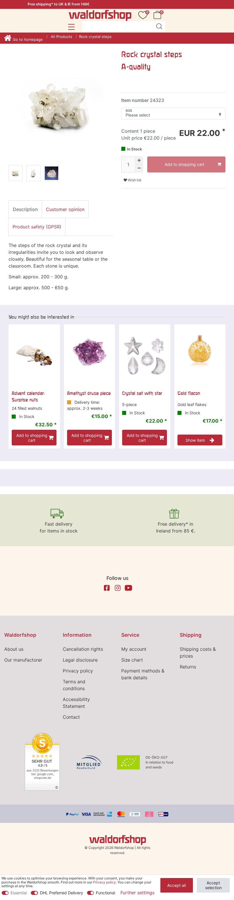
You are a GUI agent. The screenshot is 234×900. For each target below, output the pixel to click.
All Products (61, 36)
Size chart (132, 660)
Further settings (137, 892)
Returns (188, 667)
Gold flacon (188, 393)
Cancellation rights (83, 649)
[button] (71, 27)
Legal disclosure (80, 660)
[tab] (25, 209)
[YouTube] (128, 588)
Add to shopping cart (184, 164)
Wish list (134, 180)
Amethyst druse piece (89, 393)
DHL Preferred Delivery (61, 892)
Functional (105, 892)
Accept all (176, 885)
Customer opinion (65, 209)
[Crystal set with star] (144, 355)
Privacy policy (78, 671)
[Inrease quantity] (139, 160)
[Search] (159, 26)
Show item (195, 440)
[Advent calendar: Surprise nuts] (34, 355)
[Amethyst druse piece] (89, 355)
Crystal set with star (142, 393)
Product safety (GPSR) (37, 227)
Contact (71, 717)
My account (133, 649)
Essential (19, 892)
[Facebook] (106, 588)
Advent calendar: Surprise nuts (28, 396)
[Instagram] (117, 588)
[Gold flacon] (200, 355)
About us (13, 649)
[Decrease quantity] (139, 168)
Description (25, 209)
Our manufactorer (23, 660)
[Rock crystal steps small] (16, 174)
